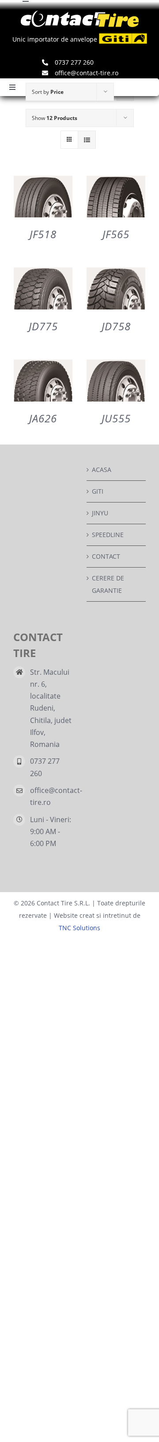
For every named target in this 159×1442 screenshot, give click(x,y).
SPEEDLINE (108, 534)
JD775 (43, 326)
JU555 (116, 418)
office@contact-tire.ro (51, 796)
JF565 (115, 234)
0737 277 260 (45, 767)
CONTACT (106, 556)
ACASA (101, 469)
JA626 (43, 418)
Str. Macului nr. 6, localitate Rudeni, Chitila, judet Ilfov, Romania (51, 708)
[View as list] (86, 139)
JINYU (100, 513)
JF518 (43, 234)
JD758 (116, 326)
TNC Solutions (79, 928)
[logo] (80, 13)
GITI (97, 491)
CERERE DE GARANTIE (108, 584)
